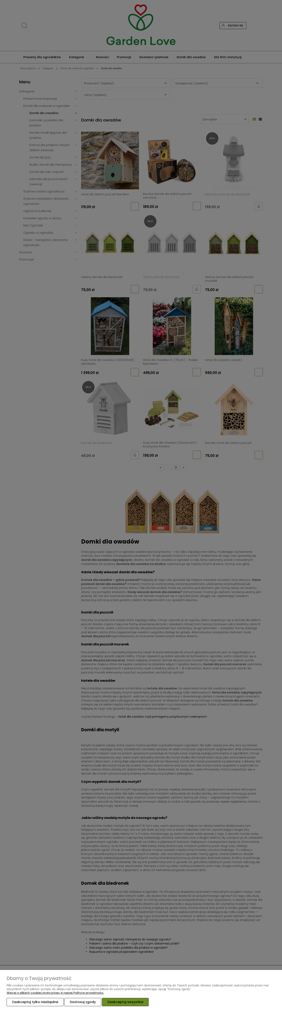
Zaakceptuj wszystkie (125, 1002)
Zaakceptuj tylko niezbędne (35, 1002)
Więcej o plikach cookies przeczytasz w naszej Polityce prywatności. (55, 993)
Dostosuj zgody (83, 1002)
